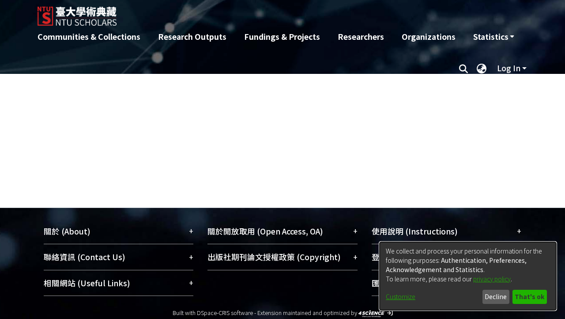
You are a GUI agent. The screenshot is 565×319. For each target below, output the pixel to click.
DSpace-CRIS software (225, 312)
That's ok (529, 296)
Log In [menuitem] (508, 67)
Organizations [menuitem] (429, 36)
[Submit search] (463, 68)
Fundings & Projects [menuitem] (282, 36)
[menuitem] (493, 37)
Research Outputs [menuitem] (192, 36)
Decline (496, 296)
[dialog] (468, 276)
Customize (400, 296)
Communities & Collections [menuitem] (89, 36)
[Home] (235, 13)
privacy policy (492, 278)
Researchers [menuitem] (361, 36)
